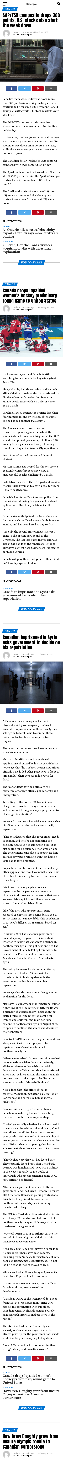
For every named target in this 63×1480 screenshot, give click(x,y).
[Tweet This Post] (24, 88)
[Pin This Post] (38, 88)
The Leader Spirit (23, 34)
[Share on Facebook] (11, 88)
